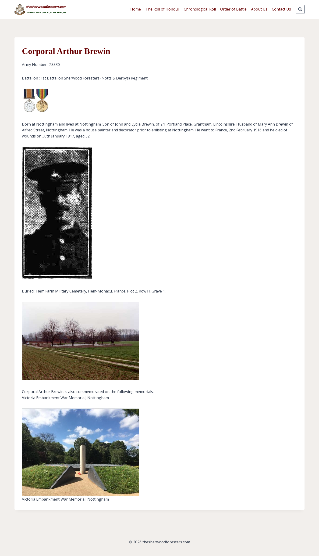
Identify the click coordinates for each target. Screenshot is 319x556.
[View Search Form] (300, 9)
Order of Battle (233, 9)
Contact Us (281, 9)
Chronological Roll (200, 9)
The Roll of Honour (162, 9)
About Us (259, 9)
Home (135, 9)
